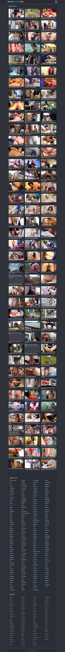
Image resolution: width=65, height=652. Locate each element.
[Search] (56, 2)
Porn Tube (16, 2)
